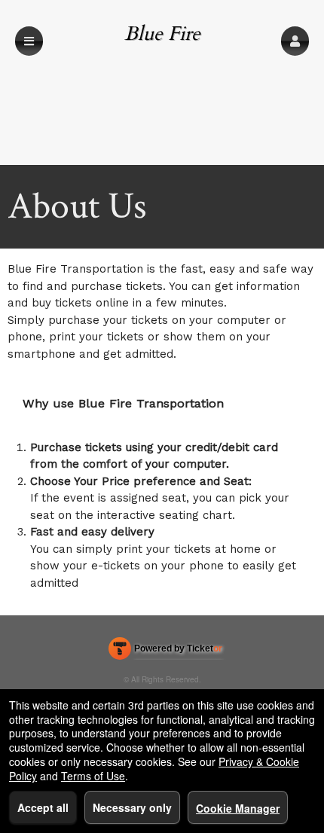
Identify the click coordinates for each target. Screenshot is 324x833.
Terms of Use (93, 775)
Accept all (43, 807)
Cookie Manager (238, 808)
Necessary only (132, 807)
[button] (295, 41)
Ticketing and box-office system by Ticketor (165, 651)
